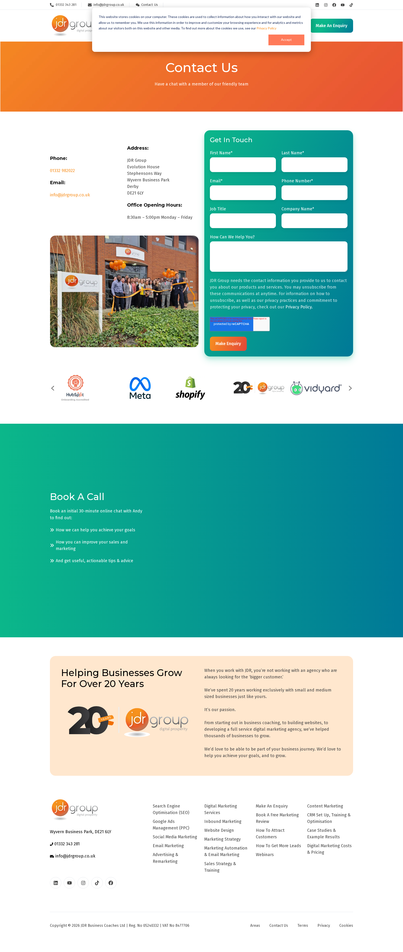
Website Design (219, 830)
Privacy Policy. (299, 307)
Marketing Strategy (222, 839)
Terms (302, 925)
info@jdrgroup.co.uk (70, 194)
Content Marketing (325, 806)
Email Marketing (168, 845)
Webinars (265, 854)
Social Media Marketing (175, 836)
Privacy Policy (266, 28)
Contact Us (278, 925)
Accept (286, 40)
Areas (255, 925)
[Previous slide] (53, 388)
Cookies (346, 925)
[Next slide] (350, 388)
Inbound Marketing (222, 821)
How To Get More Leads (278, 845)
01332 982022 (62, 170)
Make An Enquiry (272, 806)
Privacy (323, 925)
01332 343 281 (66, 843)
